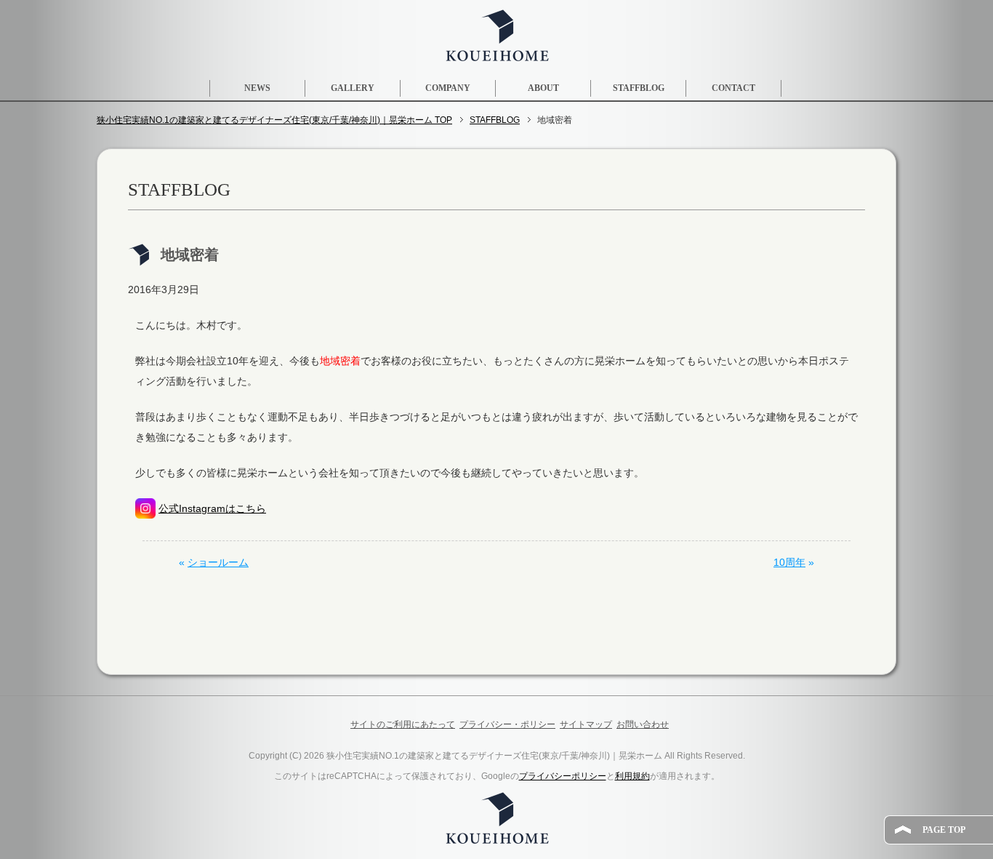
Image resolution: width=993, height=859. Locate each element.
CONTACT (733, 88)
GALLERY (352, 88)
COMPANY (447, 88)
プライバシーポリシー (562, 776)
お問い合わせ (642, 724)
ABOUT (543, 88)
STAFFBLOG (638, 88)
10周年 (789, 562)
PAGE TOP (943, 830)
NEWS (257, 88)
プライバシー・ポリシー (507, 724)
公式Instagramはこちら (212, 508)
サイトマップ (586, 724)
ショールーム (218, 562)
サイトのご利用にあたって (402, 724)
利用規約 (632, 776)
